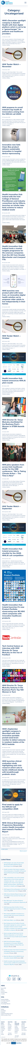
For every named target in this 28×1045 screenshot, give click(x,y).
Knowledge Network (5, 1003)
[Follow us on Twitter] (14, 979)
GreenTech (3, 1010)
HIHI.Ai (2, 1009)
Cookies (3, 994)
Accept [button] (13, 1043)
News (2, 989)
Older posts (5, 849)
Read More (18, 1043)
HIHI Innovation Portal (6, 1015)
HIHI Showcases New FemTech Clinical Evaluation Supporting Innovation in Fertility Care (15, 908)
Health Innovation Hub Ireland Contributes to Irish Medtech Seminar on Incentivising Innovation (15, 951)
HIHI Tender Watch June (10, 920)
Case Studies (4, 1002)
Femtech (3, 1012)
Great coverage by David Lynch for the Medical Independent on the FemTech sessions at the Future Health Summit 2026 (15, 935)
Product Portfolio (4, 999)
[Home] (6, 2)
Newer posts (23, 851)
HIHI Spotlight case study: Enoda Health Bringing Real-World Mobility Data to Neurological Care (14, 864)
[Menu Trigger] (25, 2)
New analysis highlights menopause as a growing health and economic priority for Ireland (14, 915)
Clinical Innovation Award (6, 1013)
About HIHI (3, 988)
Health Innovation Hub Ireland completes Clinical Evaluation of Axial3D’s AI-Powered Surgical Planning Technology (15, 871)
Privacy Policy (4, 992)
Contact (3, 991)
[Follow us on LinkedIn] (9, 979)
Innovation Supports (5, 1000)
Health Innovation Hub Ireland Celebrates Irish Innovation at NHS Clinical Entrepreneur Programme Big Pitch (15, 962)
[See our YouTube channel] (19, 979)
